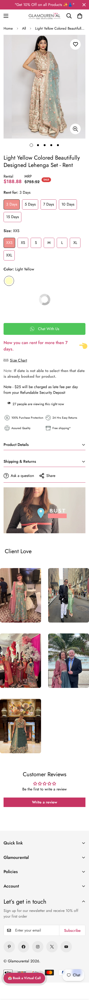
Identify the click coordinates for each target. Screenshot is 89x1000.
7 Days (48, 204)
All (24, 28)
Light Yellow (9, 281)
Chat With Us (48, 329)
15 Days (12, 217)
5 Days (30, 204)
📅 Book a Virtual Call (24, 978)
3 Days (11, 204)
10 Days (67, 204)
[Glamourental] (44, 15)
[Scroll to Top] (79, 965)
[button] (79, 16)
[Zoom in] (75, 129)
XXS (9, 242)
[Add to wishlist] (75, 44)
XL (75, 242)
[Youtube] (66, 946)
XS (23, 242)
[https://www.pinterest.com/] (9, 946)
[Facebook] (23, 946)
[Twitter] (52, 946)
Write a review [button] (44, 802)
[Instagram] (37, 946)
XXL (9, 255)
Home (8, 28)
